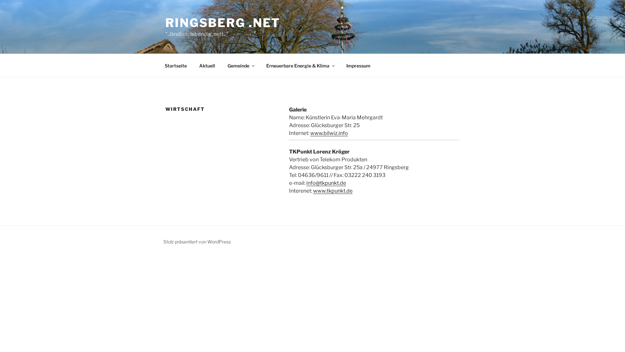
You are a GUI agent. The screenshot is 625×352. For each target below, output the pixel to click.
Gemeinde (238, 65)
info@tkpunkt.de (326, 183)
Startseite (176, 65)
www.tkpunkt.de (333, 191)
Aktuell (207, 65)
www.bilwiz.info (329, 133)
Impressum (358, 65)
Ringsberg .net (222, 23)
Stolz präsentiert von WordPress (197, 241)
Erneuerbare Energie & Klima (297, 65)
